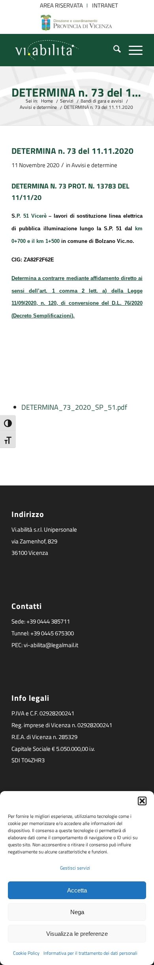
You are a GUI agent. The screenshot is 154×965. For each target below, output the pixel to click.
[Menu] (132, 50)
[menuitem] (61, 5)
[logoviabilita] (63, 50)
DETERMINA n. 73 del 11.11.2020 (77, 92)
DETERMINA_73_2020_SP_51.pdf (74, 407)
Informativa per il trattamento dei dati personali (90, 953)
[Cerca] (113, 50)
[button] (142, 801)
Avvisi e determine (94, 165)
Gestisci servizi (75, 868)
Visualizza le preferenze (77, 933)
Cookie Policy (26, 953)
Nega (77, 912)
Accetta (77, 890)
